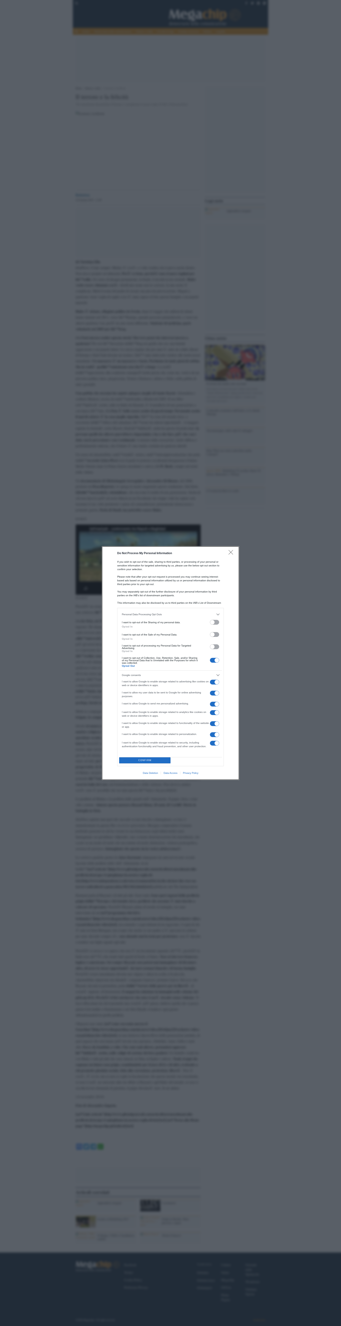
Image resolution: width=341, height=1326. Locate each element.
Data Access (170, 773)
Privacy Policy (190, 773)
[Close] (232, 553)
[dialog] (170, 663)
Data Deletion (150, 773)
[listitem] (170, 614)
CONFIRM (144, 760)
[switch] (214, 622)
